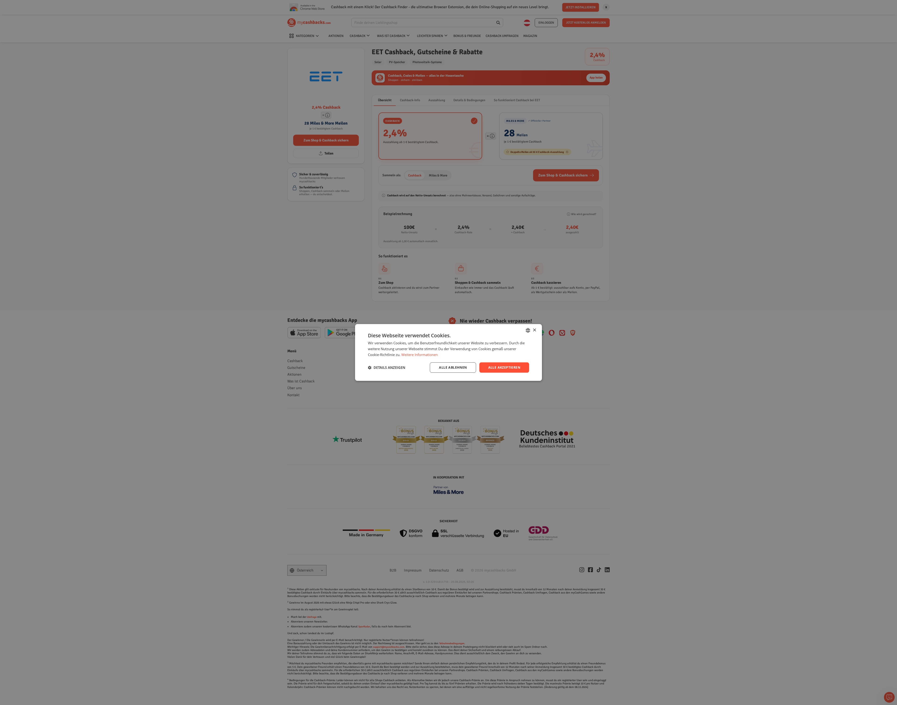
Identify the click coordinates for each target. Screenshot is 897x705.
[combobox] (528, 330)
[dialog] (448, 352)
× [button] (534, 330)
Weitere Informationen (419, 354)
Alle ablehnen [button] (453, 367)
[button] (386, 367)
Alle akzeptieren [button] (504, 367)
